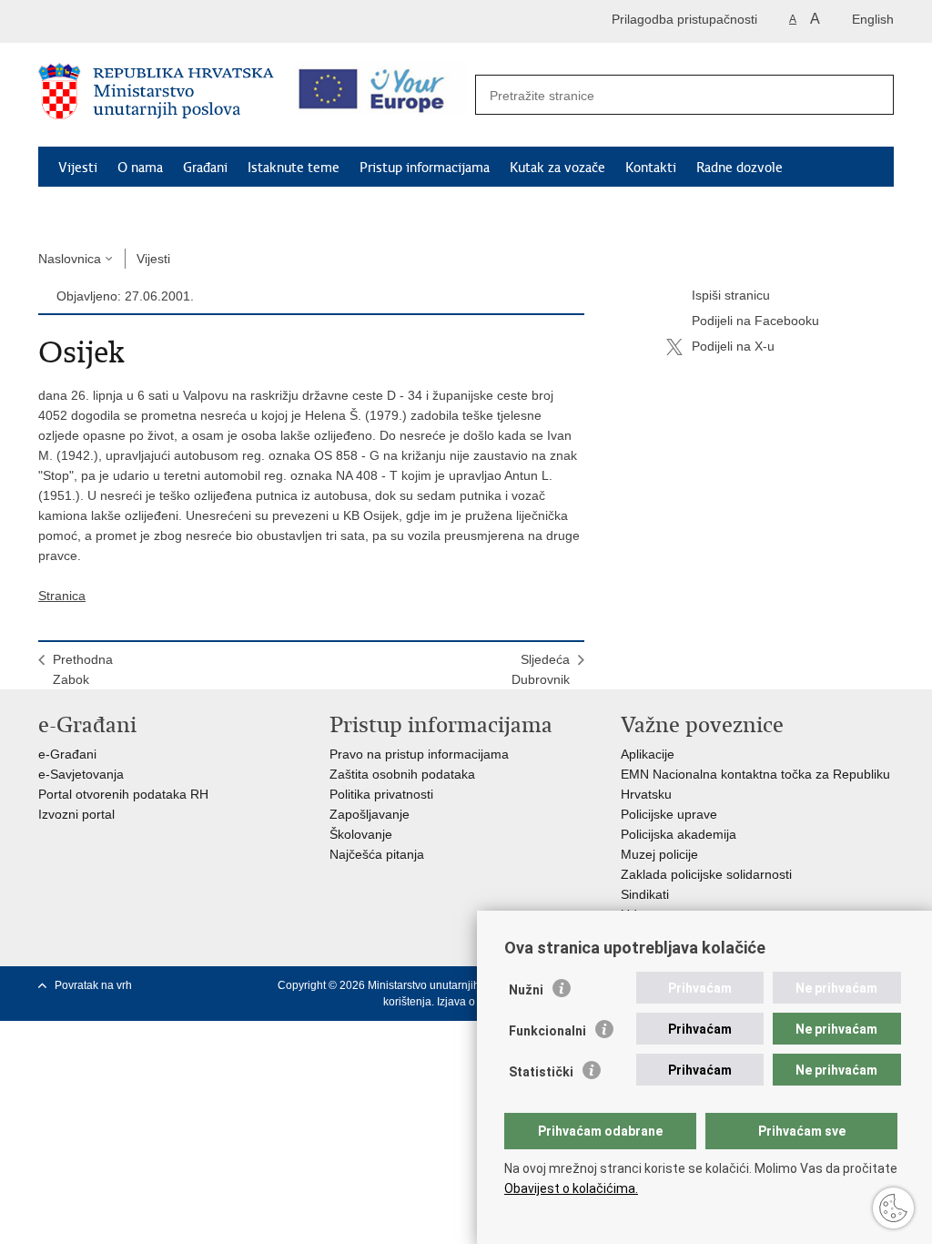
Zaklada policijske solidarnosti (706, 874)
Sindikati (645, 894)
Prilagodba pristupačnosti (684, 19)
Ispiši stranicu (731, 295)
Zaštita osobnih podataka (402, 774)
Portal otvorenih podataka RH (123, 794)
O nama (140, 167)
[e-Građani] (116, 21)
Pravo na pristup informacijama (419, 754)
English (873, 19)
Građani (205, 167)
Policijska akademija (678, 834)
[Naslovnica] (156, 95)
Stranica (62, 595)
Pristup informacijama (425, 167)
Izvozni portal (76, 814)
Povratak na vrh (93, 985)
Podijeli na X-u (733, 346)
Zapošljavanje (369, 814)
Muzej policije (659, 854)
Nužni (526, 990)
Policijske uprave (669, 814)
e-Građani (67, 754)
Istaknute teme (293, 167)
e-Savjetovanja (81, 774)
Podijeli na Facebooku (755, 320)
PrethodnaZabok (83, 669)
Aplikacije (647, 754)
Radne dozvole (739, 167)
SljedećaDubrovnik (541, 669)
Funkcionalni (547, 1031)
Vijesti (77, 167)
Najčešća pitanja (376, 854)
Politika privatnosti (381, 794)
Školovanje (360, 834)
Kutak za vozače (557, 167)
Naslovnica (69, 258)
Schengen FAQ (102, 209)
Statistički (541, 1072)
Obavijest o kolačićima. (571, 1188)
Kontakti (650, 167)
